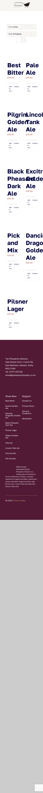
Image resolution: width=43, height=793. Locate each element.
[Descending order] (34, 26)
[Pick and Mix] (12, 224)
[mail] (19, 508)
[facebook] (6, 508)
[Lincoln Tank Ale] (31, 103)
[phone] (24, 508)
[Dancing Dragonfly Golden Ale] (31, 224)
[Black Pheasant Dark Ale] (12, 160)
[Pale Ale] (31, 54)
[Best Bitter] (12, 54)
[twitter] (11, 508)
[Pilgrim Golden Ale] (12, 103)
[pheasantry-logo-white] (19, 346)
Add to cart (10, 89)
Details (15, 86)
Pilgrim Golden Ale (17, 122)
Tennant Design (19, 501)
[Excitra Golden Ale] (31, 160)
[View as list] (23, 39)
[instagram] (15, 508)
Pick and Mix (13, 243)
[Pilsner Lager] (12, 290)
